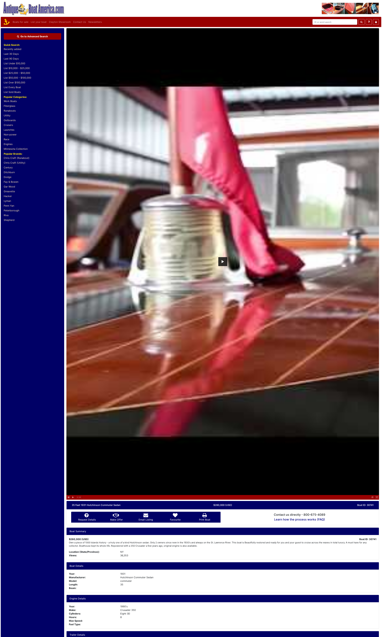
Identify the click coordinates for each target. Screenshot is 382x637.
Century (8, 167)
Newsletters (95, 21)
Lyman (7, 200)
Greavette (9, 191)
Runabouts (10, 110)
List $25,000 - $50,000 (17, 72)
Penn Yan (9, 205)
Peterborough (11, 210)
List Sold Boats (12, 92)
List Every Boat (12, 87)
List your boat (39, 21)
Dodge (7, 177)
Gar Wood (9, 186)
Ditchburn (9, 172)
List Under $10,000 (14, 63)
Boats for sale (20, 21)
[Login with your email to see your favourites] (376, 22)
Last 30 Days (11, 53)
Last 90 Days (11, 58)
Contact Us (79, 21)
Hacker (8, 196)
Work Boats (10, 101)
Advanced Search (34, 36)
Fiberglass (9, 105)
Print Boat (204, 519)
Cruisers (8, 124)
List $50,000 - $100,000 (17, 77)
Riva (6, 215)
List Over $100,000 (14, 82)
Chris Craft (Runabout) (16, 157)
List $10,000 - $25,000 (17, 68)
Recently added (12, 49)
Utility (7, 115)
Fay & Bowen (11, 181)
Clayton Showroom (60, 21)
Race (6, 139)
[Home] (6, 22)
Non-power (10, 134)
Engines (8, 144)
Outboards (10, 120)
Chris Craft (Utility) (14, 162)
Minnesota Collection (16, 148)
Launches (9, 129)
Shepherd (9, 219)
